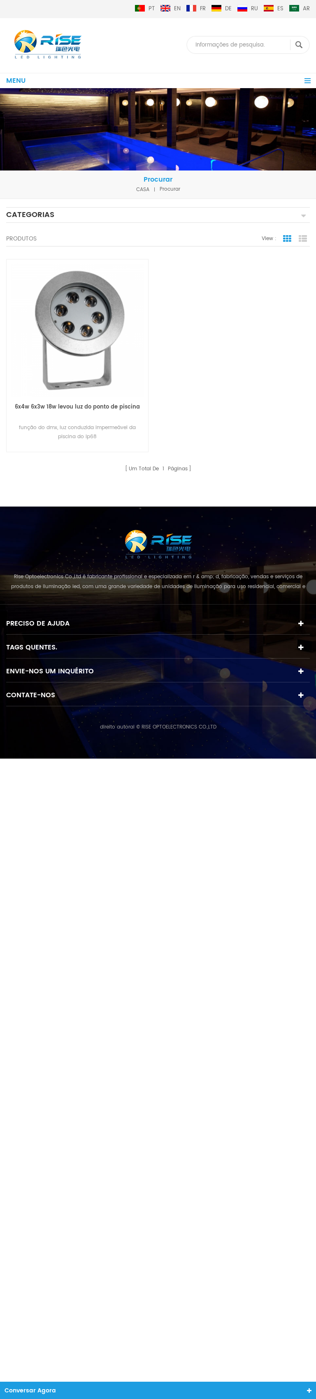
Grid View (287, 239)
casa (142, 189)
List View (303, 239)
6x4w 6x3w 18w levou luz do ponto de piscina (77, 407)
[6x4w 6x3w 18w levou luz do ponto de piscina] (77, 330)
